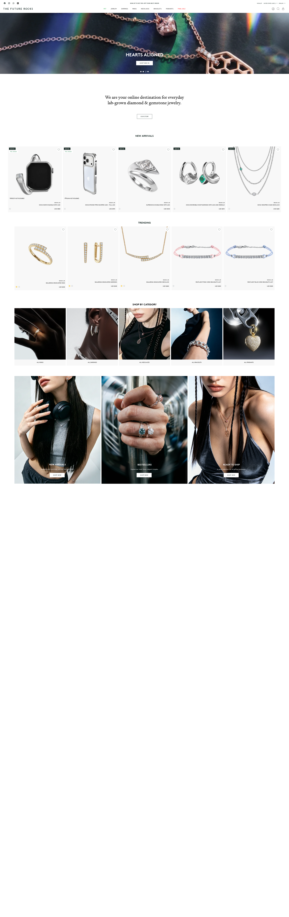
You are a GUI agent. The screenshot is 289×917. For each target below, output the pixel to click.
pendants (169, 9)
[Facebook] (4, 3)
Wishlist (259, 3)
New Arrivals (144, 135)
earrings (124, 9)
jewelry (114, 9)
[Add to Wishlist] (59, 150)
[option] (144, 43)
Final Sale (181, 9)
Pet (105, 9)
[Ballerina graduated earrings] (93, 252)
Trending (144, 222)
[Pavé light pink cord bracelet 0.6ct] (197, 252)
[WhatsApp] (13, 3)
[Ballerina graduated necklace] (145, 252)
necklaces (145, 9)
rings (134, 9)
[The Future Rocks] (18, 9)
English (281, 3)
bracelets (158, 9)
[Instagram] (9, 3)
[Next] (181, 3)
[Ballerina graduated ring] (40, 252)
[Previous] (107, 3)
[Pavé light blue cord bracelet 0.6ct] (249, 252)
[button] (141, 71)
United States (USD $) (270, 3)
